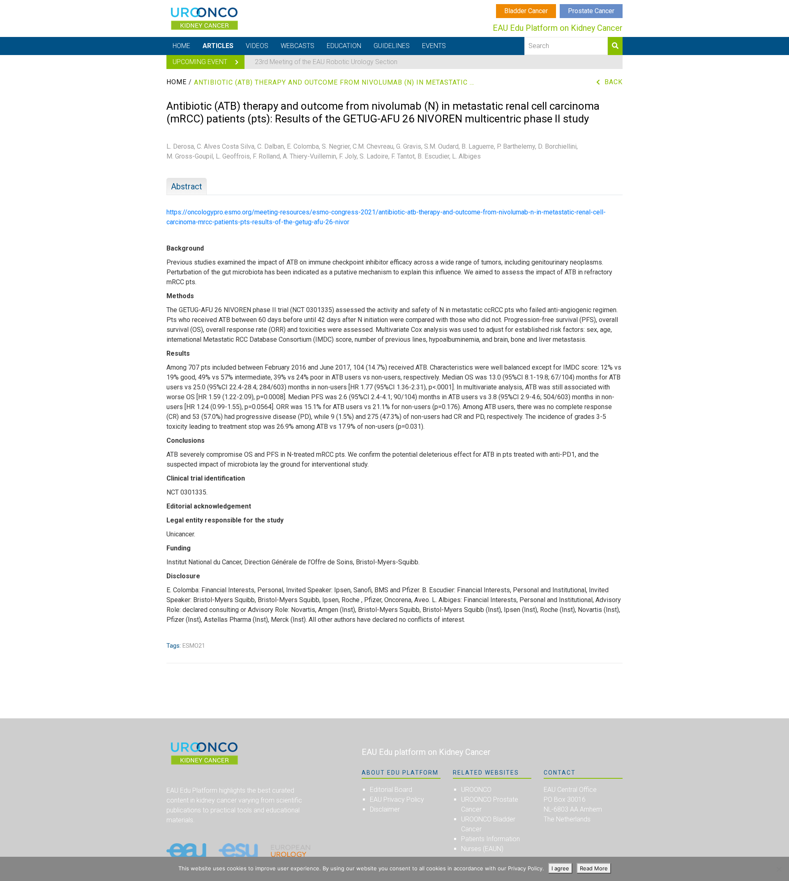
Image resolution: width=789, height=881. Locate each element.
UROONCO (476, 790)
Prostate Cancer (591, 11)
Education (344, 46)
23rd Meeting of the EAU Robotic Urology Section (326, 62)
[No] (779, 869)
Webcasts (297, 46)
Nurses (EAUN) (482, 849)
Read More (594, 868)
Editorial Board (391, 790)
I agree (560, 868)
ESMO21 (193, 645)
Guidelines (392, 46)
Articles (218, 46)
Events (434, 46)
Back (613, 82)
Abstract (186, 186)
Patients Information (490, 839)
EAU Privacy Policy (397, 799)
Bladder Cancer (526, 11)
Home (181, 46)
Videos (257, 46)
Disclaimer (385, 809)
